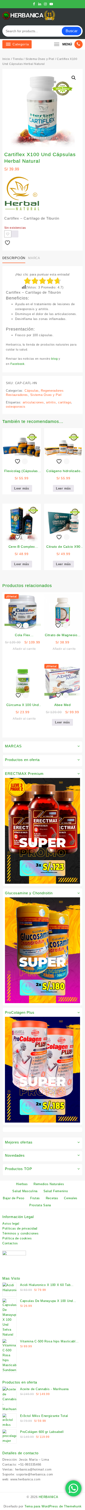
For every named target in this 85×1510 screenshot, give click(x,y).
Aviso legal (10, 1218)
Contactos (10, 1238)
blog (51, 359)
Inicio (6, 59)
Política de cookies (16, 1233)
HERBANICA (48, 1496)
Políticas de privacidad (19, 1223)
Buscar (71, 31)
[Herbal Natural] (22, 193)
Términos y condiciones (19, 1228)
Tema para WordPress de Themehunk (53, 1505)
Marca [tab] (33, 258)
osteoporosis (15, 402)
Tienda (17, 59)
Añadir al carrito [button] (24, 644)
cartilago (63, 397)
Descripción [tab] (13, 258)
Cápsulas (31, 386)
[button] (73, 78)
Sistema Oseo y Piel (38, 59)
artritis (50, 397)
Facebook (68, 359)
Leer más (22, 483)
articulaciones (32, 397)
